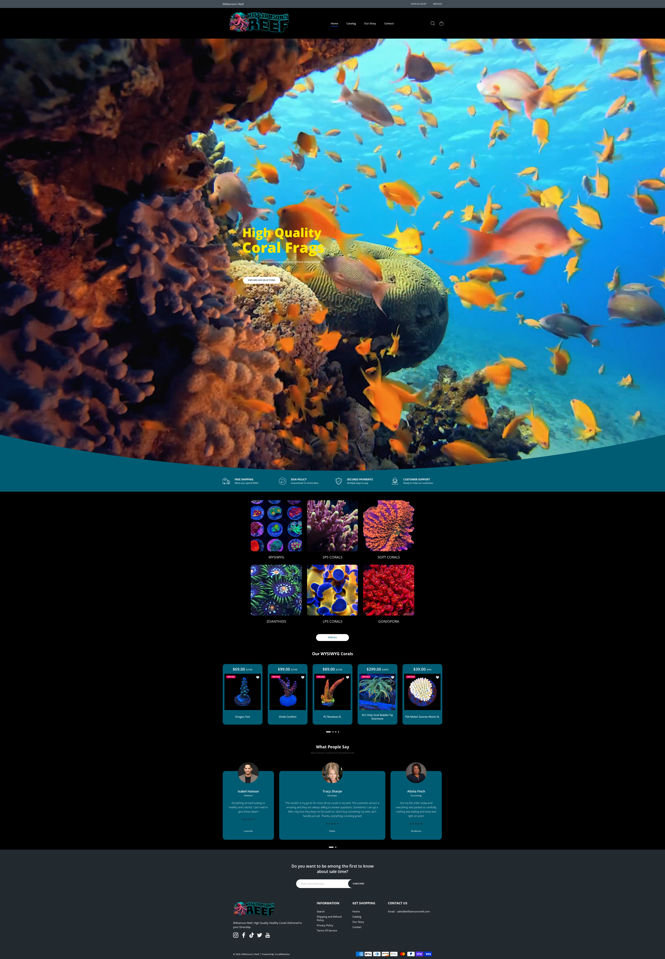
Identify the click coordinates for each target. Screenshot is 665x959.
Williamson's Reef (250, 954)
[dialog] (432, 23)
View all (332, 637)
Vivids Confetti (287, 716)
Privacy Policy (325, 925)
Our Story (358, 922)
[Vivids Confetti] (287, 692)
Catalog (356, 916)
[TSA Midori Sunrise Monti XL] (422, 692)
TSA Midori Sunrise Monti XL (422, 716)
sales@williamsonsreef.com (413, 911)
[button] (328, 731)
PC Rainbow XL (332, 716)
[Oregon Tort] (242, 692)
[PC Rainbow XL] (332, 692)
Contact (356, 927)
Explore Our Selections (261, 280)
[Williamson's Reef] (257, 23)
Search (321, 911)
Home (356, 911)
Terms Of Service (327, 930)
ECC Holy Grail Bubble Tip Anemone (377, 716)
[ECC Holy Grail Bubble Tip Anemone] (377, 692)
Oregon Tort (242, 716)
